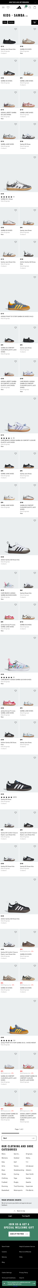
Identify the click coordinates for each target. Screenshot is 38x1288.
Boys (3, 1170)
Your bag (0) (26, 1216)
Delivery (4, 1257)
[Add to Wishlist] (15, 29)
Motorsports (18, 1190)
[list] (15, 22)
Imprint (21, 1278)
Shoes (4, 1174)
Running (5, 1186)
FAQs (20, 1257)
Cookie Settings (7, 1272)
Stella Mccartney (29, 1158)
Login (10, 1216)
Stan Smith (30, 1174)
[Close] (4, 1283)
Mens (3, 1154)
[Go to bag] (34, 7)
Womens (5, 1158)
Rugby (16, 1182)
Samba (28, 1178)
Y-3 (27, 1162)
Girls (3, 1166)
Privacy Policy (23, 1272)
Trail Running (19, 1186)
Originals (29, 1154)
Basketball (5, 1190)
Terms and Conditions (9, 1278)
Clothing (5, 1178)
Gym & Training (17, 1154)
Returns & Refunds (25, 1252)
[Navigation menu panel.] (3, 7)
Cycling (16, 1174)
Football (4, 1182)
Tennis (16, 1166)
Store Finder (6, 1246)
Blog (3, 1262)
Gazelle (28, 1182)
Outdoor (16, 1158)
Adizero (28, 1170)
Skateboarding (19, 1170)
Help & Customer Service (27, 1246)
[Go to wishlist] (8, 7)
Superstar (29, 1186)
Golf (15, 1162)
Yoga (15, 1178)
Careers (4, 1252)
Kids (3, 1162)
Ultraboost (29, 1166)
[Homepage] (19, 8)
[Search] (29, 7)
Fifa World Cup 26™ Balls (31, 1191)
